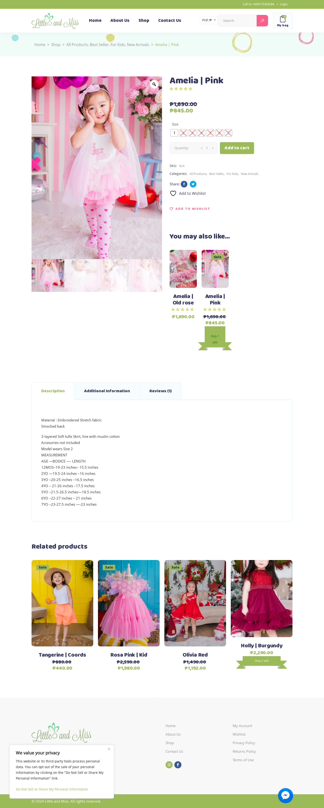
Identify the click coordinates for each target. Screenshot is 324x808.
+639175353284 (263, 4)
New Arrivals (138, 44)
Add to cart (237, 148)
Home (39, 44)
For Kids (118, 44)
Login (284, 4)
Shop (55, 44)
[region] (61, 772)
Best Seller (99, 44)
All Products (77, 44)
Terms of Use (243, 759)
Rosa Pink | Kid (128, 655)
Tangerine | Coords (62, 655)
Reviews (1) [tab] (160, 391)
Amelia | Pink (215, 300)
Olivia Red (195, 655)
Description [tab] (53, 391)
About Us (173, 734)
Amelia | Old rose (183, 300)
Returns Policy (244, 751)
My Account (242, 725)
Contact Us (174, 751)
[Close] (109, 749)
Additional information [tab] (107, 391)
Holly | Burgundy (261, 645)
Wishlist (239, 734)
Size (175, 124)
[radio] (174, 132)
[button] (190, 208)
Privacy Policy (244, 742)
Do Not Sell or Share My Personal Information (52, 789)
